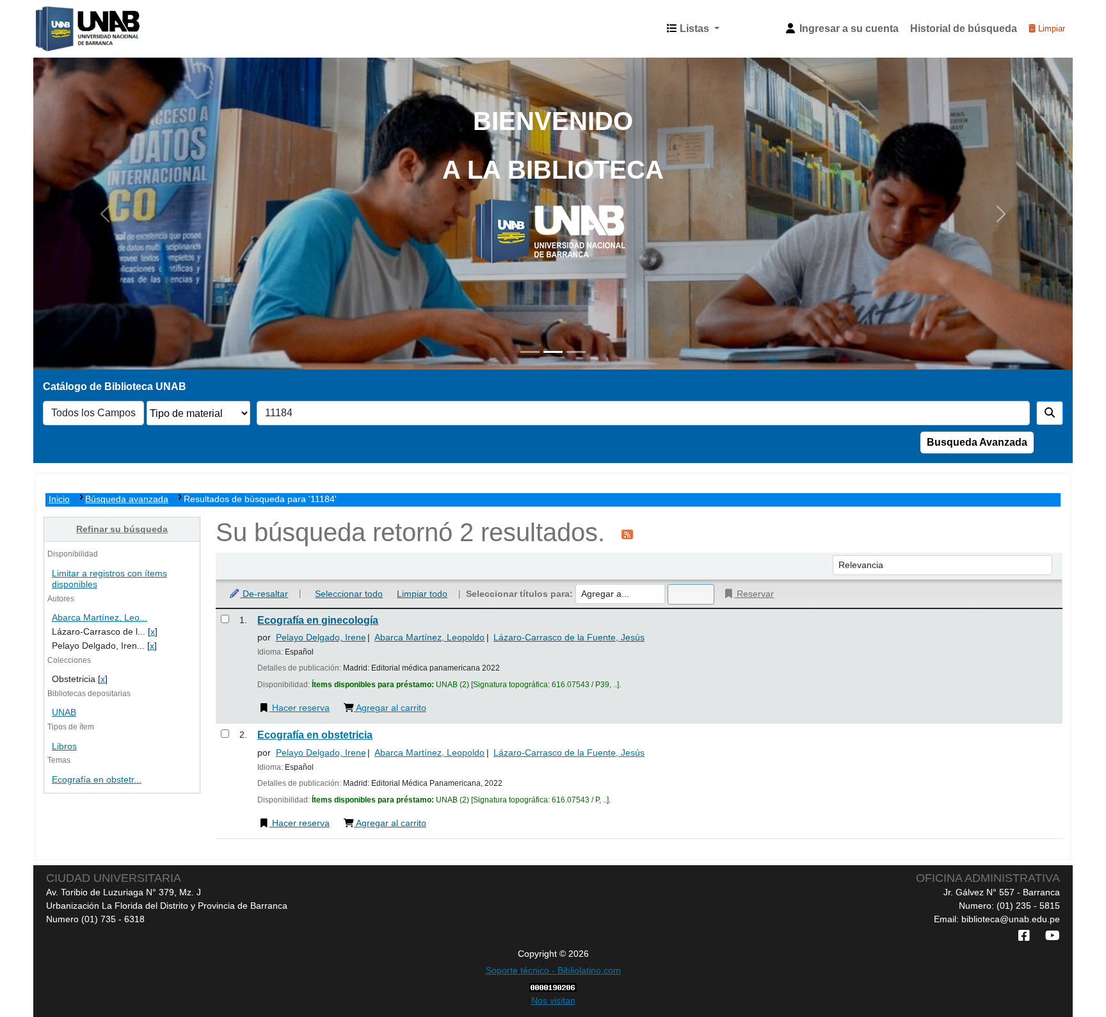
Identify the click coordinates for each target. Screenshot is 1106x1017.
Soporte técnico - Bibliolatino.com (553, 970)
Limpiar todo (422, 594)
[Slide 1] (530, 352)
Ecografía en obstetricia (315, 734)
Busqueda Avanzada (977, 442)
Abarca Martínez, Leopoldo (429, 637)
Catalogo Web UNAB (68, 28)
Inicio (59, 499)
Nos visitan (553, 1000)
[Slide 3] (576, 352)
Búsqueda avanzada (126, 499)
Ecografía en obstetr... (96, 780)
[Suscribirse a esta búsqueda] (627, 534)
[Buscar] (1049, 413)
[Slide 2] (553, 352)
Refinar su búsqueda (122, 529)
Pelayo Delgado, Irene (321, 637)
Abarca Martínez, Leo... (99, 617)
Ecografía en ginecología (317, 620)
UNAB (64, 712)
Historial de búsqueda (963, 28)
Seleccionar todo (349, 594)
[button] (693, 29)
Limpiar (1050, 28)
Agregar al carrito (390, 708)
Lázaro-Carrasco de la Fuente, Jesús (569, 637)
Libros (64, 746)
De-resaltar (264, 594)
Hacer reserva (299, 708)
